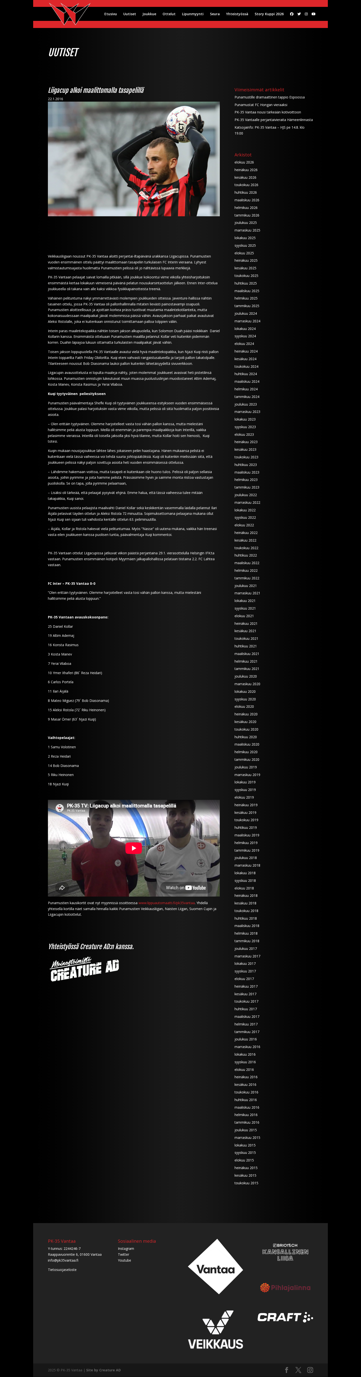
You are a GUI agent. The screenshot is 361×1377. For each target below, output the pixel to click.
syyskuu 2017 (245, 971)
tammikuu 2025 (247, 305)
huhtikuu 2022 (246, 555)
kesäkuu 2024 (245, 358)
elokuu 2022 (244, 525)
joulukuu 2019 (246, 767)
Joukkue (149, 14)
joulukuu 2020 (246, 676)
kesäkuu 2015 (245, 1175)
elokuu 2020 (244, 706)
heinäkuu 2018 (246, 895)
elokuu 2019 (244, 797)
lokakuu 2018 (245, 873)
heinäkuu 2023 (246, 441)
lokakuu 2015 (245, 1145)
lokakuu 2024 (245, 328)
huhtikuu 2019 (246, 827)
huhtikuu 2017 (246, 1009)
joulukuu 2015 (246, 1130)
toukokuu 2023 (246, 457)
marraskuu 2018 (247, 865)
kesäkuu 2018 (245, 903)
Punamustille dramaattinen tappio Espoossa (270, 97)
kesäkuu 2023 (245, 449)
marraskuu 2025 (247, 230)
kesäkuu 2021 (245, 630)
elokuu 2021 (244, 616)
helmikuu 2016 (246, 1114)
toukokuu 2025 (246, 275)
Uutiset (129, 14)
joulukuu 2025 (246, 222)
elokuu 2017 (244, 978)
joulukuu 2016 (246, 1039)
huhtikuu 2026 (246, 192)
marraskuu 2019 (247, 774)
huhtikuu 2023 (246, 464)
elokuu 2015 (244, 1160)
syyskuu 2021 (245, 608)
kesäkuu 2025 (245, 268)
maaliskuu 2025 (247, 290)
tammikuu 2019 (247, 850)
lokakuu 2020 (245, 691)
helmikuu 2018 (246, 933)
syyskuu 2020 (245, 699)
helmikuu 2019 (246, 842)
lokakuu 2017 (245, 963)
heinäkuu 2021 (246, 623)
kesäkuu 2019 (245, 812)
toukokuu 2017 (246, 1001)
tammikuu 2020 (247, 759)
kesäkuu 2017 (245, 994)
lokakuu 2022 (245, 510)
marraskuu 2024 (247, 321)
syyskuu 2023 (245, 426)
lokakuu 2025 (245, 237)
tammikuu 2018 (247, 941)
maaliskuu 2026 (247, 200)
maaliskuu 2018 (247, 925)
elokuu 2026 (244, 162)
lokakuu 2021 (245, 600)
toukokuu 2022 (246, 547)
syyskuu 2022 (245, 517)
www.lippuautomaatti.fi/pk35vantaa (167, 902)
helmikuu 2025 (246, 298)
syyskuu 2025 (245, 245)
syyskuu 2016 (245, 1062)
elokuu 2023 (244, 434)
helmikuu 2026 (246, 207)
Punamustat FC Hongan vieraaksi (261, 104)
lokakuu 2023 (245, 419)
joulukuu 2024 (246, 313)
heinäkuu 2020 (246, 714)
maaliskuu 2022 (247, 562)
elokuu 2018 (244, 888)
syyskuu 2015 (245, 1152)
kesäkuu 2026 (245, 177)
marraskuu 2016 (247, 1046)
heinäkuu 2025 (246, 260)
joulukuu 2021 (246, 585)
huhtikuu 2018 (246, 918)
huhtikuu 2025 (246, 283)
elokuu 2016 (244, 1069)
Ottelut (169, 14)
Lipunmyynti (193, 14)
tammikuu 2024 (247, 396)
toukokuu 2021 (246, 638)
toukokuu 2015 (246, 1183)
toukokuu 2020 (246, 729)
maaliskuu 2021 (247, 653)
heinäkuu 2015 (246, 1167)
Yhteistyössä (237, 14)
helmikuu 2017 (246, 1024)
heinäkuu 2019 (246, 805)
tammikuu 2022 (247, 578)
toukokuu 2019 (246, 820)
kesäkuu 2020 (245, 721)
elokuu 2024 (244, 343)
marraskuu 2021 (247, 593)
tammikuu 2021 (247, 668)
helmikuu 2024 (246, 389)
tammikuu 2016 (247, 1122)
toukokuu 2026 (246, 184)
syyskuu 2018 (245, 880)
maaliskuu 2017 (247, 1016)
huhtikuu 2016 (246, 1099)
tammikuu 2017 (247, 1031)
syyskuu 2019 (245, 789)
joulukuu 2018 (246, 857)
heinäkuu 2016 (246, 1077)
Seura (215, 14)
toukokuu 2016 (246, 1092)
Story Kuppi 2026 (269, 14)
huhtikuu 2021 (246, 646)
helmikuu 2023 (246, 479)
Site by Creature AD (103, 1370)
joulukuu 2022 (246, 494)
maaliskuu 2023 (247, 472)
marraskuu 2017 (247, 956)
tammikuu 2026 (247, 215)
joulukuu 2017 (246, 948)
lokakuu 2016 (245, 1054)
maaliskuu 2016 (247, 1107)
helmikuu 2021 (246, 661)
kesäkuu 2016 (245, 1084)
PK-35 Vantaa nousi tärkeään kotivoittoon (268, 112)
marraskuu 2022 (247, 502)
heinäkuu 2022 (246, 532)
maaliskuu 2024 (247, 381)
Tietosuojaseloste (62, 1269)
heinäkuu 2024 (246, 351)
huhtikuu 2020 (246, 737)
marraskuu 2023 (247, 411)
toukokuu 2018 (246, 910)
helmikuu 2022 (246, 570)
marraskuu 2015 (247, 1137)
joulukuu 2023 (246, 404)
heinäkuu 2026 (246, 169)
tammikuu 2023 (247, 487)
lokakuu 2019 (245, 782)
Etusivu (110, 14)
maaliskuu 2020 (247, 744)
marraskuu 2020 (247, 684)
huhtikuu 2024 (246, 373)
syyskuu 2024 (245, 336)
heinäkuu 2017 (246, 986)
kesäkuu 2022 (245, 540)
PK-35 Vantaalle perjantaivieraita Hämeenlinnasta (274, 119)
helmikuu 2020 (246, 752)
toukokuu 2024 (246, 366)
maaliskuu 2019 (247, 835)
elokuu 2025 (244, 253)
